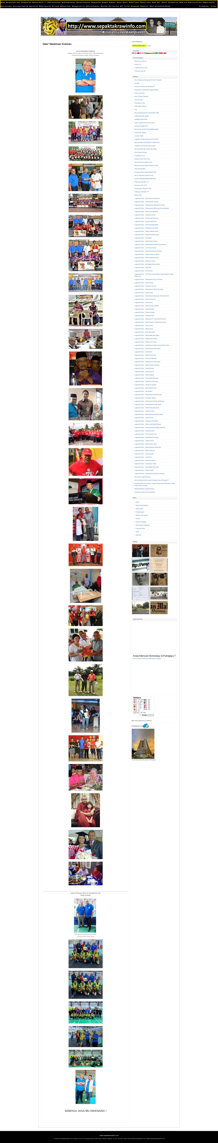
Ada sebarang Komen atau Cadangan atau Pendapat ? (152, 480)
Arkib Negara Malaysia (143, 525)
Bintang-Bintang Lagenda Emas (144, 489)
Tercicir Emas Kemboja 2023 (143, 162)
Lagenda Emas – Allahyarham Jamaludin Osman (150, 205)
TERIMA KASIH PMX (141, 119)
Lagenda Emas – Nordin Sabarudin (145, 221)
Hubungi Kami (205, 6)
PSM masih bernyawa (54, 2)
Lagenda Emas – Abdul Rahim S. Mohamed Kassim (150, 322)
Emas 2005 (138, 195)
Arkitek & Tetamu (146, 2)
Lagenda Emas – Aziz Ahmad (144, 271)
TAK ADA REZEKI (140, 169)
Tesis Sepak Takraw (141, 152)
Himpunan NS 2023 (141, 185)
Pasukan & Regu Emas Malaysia (145, 492)
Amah (137, 532)
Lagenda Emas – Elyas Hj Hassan (145, 299)
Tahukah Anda (139, 71)
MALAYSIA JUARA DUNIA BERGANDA (147, 129)
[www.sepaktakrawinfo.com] (109, 35)
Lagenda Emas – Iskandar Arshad (145, 215)
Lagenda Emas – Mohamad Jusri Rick (146, 228)
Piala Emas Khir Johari (195, 2)
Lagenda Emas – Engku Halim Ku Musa (147, 254)
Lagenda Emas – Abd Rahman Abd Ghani (147, 348)
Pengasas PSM (26, 2)
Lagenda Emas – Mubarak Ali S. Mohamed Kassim (150, 319)
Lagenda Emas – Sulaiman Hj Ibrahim (146, 421)
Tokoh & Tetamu (134, 2)
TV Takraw (56, 6)
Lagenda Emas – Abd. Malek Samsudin (147, 467)
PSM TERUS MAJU (141, 106)
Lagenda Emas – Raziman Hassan (145, 286)
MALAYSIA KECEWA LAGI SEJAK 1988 (147, 113)
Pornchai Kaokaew (7, 6)
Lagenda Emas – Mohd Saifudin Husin (146, 231)
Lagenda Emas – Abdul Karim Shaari (146, 241)
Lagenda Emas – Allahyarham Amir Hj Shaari (148, 279)
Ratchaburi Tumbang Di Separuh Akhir (146, 90)
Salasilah (138, 535)
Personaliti (104, 6)
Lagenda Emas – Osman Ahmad (145, 312)
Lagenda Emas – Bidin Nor (143, 267)
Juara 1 (126, 2)
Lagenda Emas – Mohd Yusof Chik (145, 355)
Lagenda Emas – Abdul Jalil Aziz (145, 450)
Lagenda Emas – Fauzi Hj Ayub (144, 371)
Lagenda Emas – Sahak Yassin (144, 441)
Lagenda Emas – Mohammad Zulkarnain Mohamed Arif (152, 296)
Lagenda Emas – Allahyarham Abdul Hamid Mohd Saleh (152, 345)
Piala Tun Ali (183, 2)
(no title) (137, 83)
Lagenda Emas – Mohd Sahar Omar (146, 444)
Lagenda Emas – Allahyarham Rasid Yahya (148, 404)
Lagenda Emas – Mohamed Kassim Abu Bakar (149, 414)
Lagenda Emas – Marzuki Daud (144, 431)
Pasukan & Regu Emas (83, 2)
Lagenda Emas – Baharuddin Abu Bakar (147, 335)
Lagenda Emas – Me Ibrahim (143, 391)
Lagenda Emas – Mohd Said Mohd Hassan (148, 424)
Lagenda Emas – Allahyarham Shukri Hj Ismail (149, 289)
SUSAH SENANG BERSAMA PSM (145, 179)
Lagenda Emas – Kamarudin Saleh (145, 464)
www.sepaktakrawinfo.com (109, 1135)
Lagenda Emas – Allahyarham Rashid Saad (148, 394)
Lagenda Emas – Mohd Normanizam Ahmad (148, 251)
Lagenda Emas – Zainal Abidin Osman (146, 202)
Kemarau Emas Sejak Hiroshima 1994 (146, 165)
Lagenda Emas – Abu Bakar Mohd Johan (147, 264)
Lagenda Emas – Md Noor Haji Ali (145, 460)
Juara (119, 2)
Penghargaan (135, 6)
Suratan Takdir (139, 136)
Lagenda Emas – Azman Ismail (144, 454)
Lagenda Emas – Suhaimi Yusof (144, 411)
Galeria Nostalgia (141, 522)
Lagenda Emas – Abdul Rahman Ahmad (147, 365)
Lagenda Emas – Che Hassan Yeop (146, 434)
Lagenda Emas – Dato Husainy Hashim (147, 306)
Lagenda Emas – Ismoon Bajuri (144, 375)
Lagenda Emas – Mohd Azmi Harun (145, 342)
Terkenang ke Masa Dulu (21, 6)
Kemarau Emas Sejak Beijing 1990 (145, 172)
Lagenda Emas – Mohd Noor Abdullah (146, 211)
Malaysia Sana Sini (209, 2)
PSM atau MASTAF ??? (39, 2)
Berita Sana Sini (140, 61)
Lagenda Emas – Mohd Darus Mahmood (147, 198)
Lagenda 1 (113, 2)
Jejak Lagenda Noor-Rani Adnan (145, 123)
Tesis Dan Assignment (93, 6)
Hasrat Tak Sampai (140, 132)
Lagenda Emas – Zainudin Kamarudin (146, 381)
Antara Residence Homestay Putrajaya (149, 658)
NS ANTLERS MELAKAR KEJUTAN (145, 149)
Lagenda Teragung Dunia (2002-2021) (147, 139)
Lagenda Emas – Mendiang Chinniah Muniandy (149, 401)
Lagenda (105, 2)
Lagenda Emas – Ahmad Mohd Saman (146, 437)
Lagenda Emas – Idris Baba (143, 238)
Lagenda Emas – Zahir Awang (144, 283)
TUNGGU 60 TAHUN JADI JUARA (145, 146)
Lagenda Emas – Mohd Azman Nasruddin (147, 362)
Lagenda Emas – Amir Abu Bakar (145, 332)
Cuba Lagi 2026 (140, 93)
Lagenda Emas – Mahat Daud (144, 329)
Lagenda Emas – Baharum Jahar (145, 261)
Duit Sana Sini (34, 6)
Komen (214, 6)
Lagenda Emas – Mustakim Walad (145, 398)
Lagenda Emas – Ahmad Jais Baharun (146, 218)
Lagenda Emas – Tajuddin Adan (144, 315)
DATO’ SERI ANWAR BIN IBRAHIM (160, 6)
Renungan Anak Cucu (79, 6)
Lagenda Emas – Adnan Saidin (144, 470)
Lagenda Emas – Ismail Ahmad (144, 368)
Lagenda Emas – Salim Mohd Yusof (146, 388)
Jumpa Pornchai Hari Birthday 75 (145, 86)
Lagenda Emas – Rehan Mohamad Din (147, 257)
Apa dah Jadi (139, 100)
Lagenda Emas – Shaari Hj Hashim (145, 385)
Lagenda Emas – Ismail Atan (143, 352)
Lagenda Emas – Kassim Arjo (144, 302)
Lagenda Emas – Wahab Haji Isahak (146, 339)
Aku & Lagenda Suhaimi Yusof (144, 175)
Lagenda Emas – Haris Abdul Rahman (146, 378)
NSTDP (165, 2)
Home (3, 2)
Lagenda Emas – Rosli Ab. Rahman (146, 358)
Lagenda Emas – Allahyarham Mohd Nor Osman (149, 473)
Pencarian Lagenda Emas (143, 477)
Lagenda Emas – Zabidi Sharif (144, 417)
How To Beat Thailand (141, 96)
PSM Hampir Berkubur (69, 2)
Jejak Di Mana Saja (45, 6)
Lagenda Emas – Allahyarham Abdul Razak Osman (150, 244)
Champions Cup (173, 2)
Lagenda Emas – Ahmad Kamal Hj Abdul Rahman (150, 427)
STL (159, 2)
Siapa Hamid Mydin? (142, 505)
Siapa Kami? (145, 6)
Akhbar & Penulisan (142, 515)
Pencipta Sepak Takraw (13, 2)
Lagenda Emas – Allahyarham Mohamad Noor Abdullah (152, 208)
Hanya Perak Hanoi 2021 (142, 159)
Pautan (138, 518)
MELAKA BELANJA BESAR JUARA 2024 (147, 142)
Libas (154, 2)
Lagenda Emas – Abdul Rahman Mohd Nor (148, 447)
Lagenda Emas (97, 2)
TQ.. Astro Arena (114, 6)
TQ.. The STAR (125, 6)
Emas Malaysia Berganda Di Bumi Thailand (148, 80)
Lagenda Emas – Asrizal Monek (144, 309)
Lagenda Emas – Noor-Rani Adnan (145, 248)
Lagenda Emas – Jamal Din (143, 457)
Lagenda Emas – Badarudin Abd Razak (147, 234)
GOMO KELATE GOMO (142, 116)
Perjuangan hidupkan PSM (143, 188)
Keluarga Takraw (66, 6)
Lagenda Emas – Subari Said (144, 292)
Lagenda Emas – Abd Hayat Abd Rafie (146, 225)
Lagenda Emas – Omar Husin (144, 325)
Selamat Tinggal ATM (141, 126)
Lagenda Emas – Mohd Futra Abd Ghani (147, 408)
